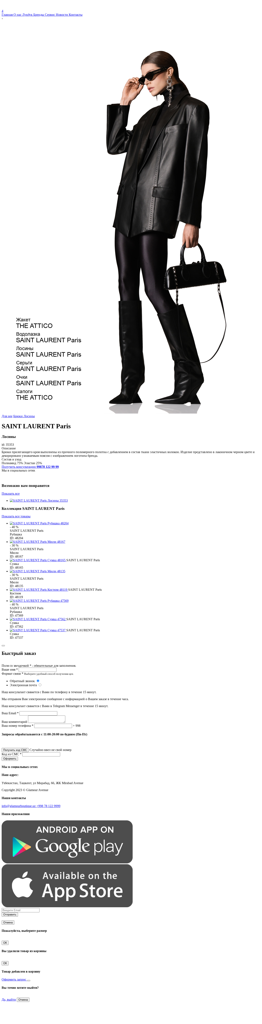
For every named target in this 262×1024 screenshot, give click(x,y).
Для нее (7, 416)
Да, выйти (9, 999)
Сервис (50, 14)
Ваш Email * (10, 713)
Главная (8, 14)
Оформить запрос (14, 979)
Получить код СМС (15, 750)
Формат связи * (12, 673)
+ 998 (76, 725)
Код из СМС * (11, 754)
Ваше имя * (10, 669)
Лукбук (27, 14)
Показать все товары (16, 516)
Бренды (39, 14)
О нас (18, 14)
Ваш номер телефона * (17, 725)
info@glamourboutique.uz (19, 806)
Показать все (11, 493)
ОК (5, 942)
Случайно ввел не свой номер (50, 750)
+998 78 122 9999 (48, 806)
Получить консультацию (30, 466)
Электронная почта (24, 685)
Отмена (8, 922)
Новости (62, 14)
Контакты (75, 14)
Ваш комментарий (14, 721)
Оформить (9, 758)
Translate (32, 7)
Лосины (29, 416)
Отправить (9, 914)
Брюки (18, 416)
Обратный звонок (23, 681)
